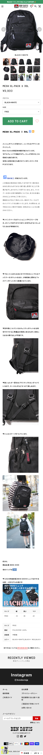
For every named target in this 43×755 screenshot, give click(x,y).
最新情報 (6, 693)
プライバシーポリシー (29, 693)
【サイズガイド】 (22, 648)
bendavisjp (22, 680)
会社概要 (25, 689)
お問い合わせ (27, 708)
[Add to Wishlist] (37, 121)
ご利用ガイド (7, 697)
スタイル (6, 98)
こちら (14, 569)
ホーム (5, 689)
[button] (26, 753)
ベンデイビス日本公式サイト (21, 733)
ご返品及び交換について (30, 704)
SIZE (4, 107)
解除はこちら (35, 722)
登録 (36, 718)
